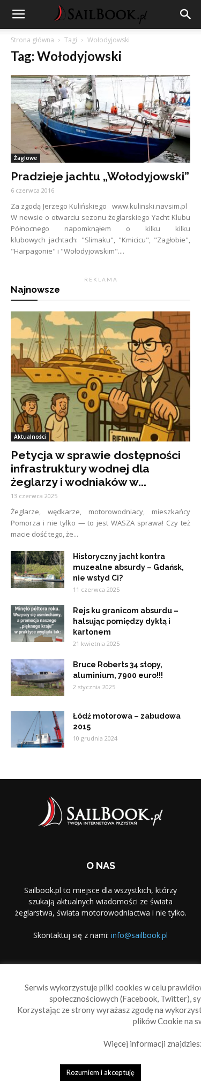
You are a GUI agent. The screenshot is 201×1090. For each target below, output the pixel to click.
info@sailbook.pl (139, 935)
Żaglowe (25, 158)
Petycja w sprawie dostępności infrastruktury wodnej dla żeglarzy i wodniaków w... (96, 468)
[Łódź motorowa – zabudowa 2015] (37, 729)
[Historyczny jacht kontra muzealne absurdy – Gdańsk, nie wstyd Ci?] (37, 569)
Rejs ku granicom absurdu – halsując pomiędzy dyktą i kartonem (125, 621)
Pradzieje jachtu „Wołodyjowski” (100, 176)
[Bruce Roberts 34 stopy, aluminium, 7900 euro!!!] (37, 677)
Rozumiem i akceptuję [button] (100, 1072)
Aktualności (30, 436)
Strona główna (32, 39)
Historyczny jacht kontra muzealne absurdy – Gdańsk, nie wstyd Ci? (128, 567)
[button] (186, 14)
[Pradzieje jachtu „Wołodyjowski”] (100, 119)
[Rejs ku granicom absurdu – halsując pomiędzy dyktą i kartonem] (37, 623)
